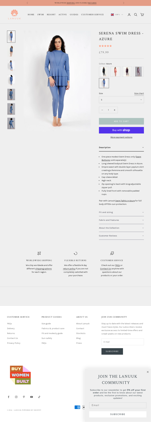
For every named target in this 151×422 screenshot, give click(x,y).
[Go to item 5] (11, 94)
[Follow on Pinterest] (23, 396)
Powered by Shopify (31, 410)
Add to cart (121, 121)
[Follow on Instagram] (16, 396)
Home (31, 14)
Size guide (46, 323)
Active (63, 14)
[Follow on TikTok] (39, 396)
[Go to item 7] (11, 123)
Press (79, 343)
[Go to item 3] (11, 66)
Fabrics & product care (53, 328)
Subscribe (112, 351)
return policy (69, 268)
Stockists (81, 333)
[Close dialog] (148, 372)
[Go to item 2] (11, 51)
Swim (40, 14)
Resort (51, 14)
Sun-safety (47, 338)
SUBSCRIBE (117, 414)
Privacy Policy (13, 343)
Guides (74, 14)
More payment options (121, 137)
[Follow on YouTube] (31, 396)
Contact (80, 328)
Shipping (71, 3)
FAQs (117, 265)
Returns (92, 3)
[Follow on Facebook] (8, 396)
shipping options (43, 268)
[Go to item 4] (11, 80)
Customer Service (92, 14)
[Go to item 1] (11, 37)
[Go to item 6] (11, 109)
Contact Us (105, 268)
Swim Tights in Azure (125, 200)
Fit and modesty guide (52, 333)
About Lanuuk (83, 323)
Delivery (11, 328)
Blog (78, 338)
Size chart (139, 93)
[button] (105, 46)
